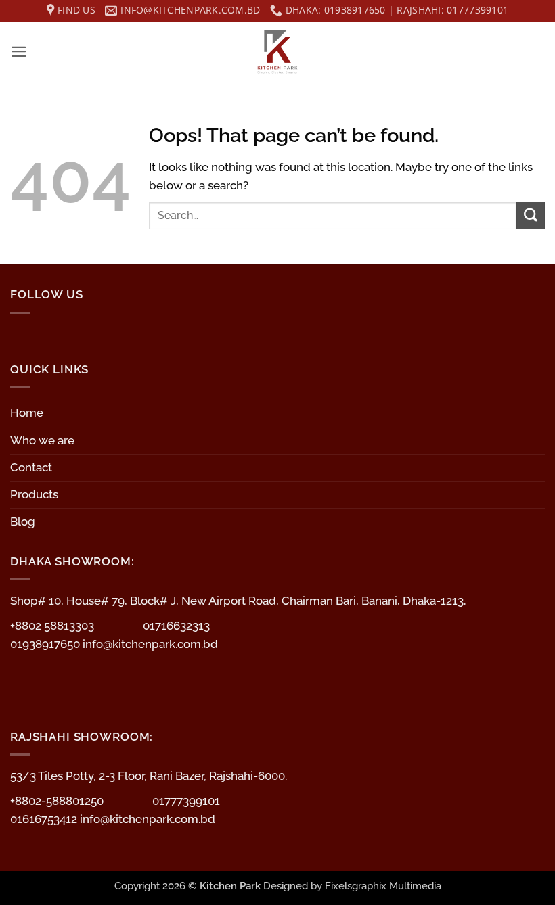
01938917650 (46, 644)
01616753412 (45, 819)
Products (34, 494)
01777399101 (186, 801)
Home (26, 412)
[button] (19, 51)
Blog (22, 521)
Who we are (42, 440)
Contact (31, 467)
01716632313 (176, 625)
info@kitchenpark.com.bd (150, 644)
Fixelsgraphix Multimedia (383, 886)
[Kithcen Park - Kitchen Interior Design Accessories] (277, 52)
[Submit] (530, 215)
